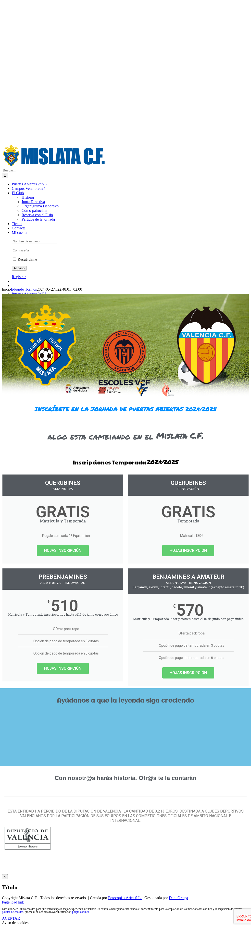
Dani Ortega (178, 898)
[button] (125, 712)
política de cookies (12, 912)
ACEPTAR (11, 918)
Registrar (19, 277)
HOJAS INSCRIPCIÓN (62, 550)
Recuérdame (27, 259)
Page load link (13, 902)
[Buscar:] (24, 170)
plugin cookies (80, 912)
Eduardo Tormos (24, 289)
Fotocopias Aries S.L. (125, 898)
